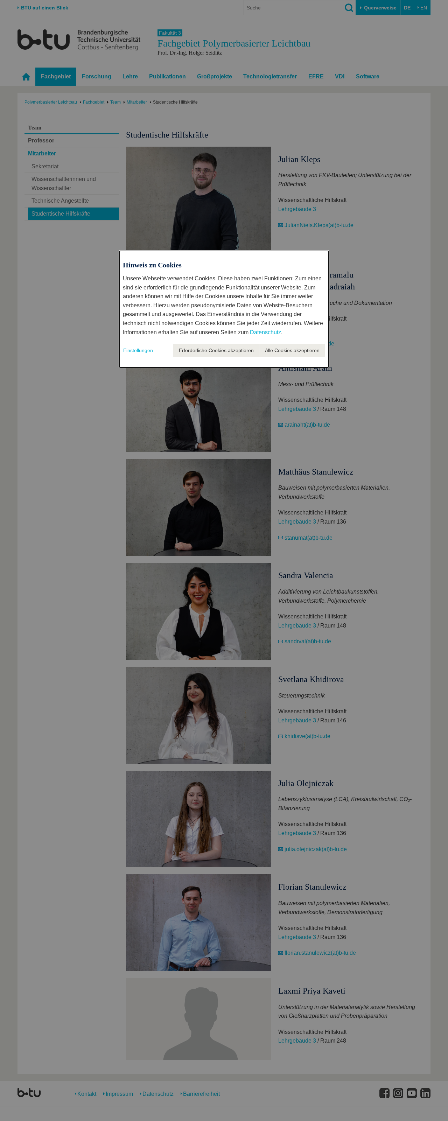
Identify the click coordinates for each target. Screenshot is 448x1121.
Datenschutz (265, 332)
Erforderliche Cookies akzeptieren (216, 350)
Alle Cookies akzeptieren (292, 350)
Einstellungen (138, 350)
